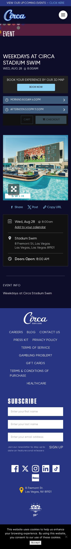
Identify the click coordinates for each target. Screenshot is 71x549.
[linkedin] (45, 468)
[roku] (35, 477)
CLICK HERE (56, 3)
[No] (66, 537)
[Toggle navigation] (63, 15)
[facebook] (15, 468)
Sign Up (56, 447)
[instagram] (35, 468)
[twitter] (25, 468)
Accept (35, 542)
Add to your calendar (30, 227)
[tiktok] (56, 468)
